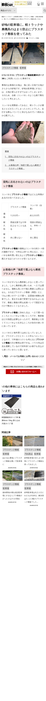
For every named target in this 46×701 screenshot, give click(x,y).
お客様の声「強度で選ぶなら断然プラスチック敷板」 (25, 167)
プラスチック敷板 (33, 38)
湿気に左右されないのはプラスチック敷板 (24, 158)
